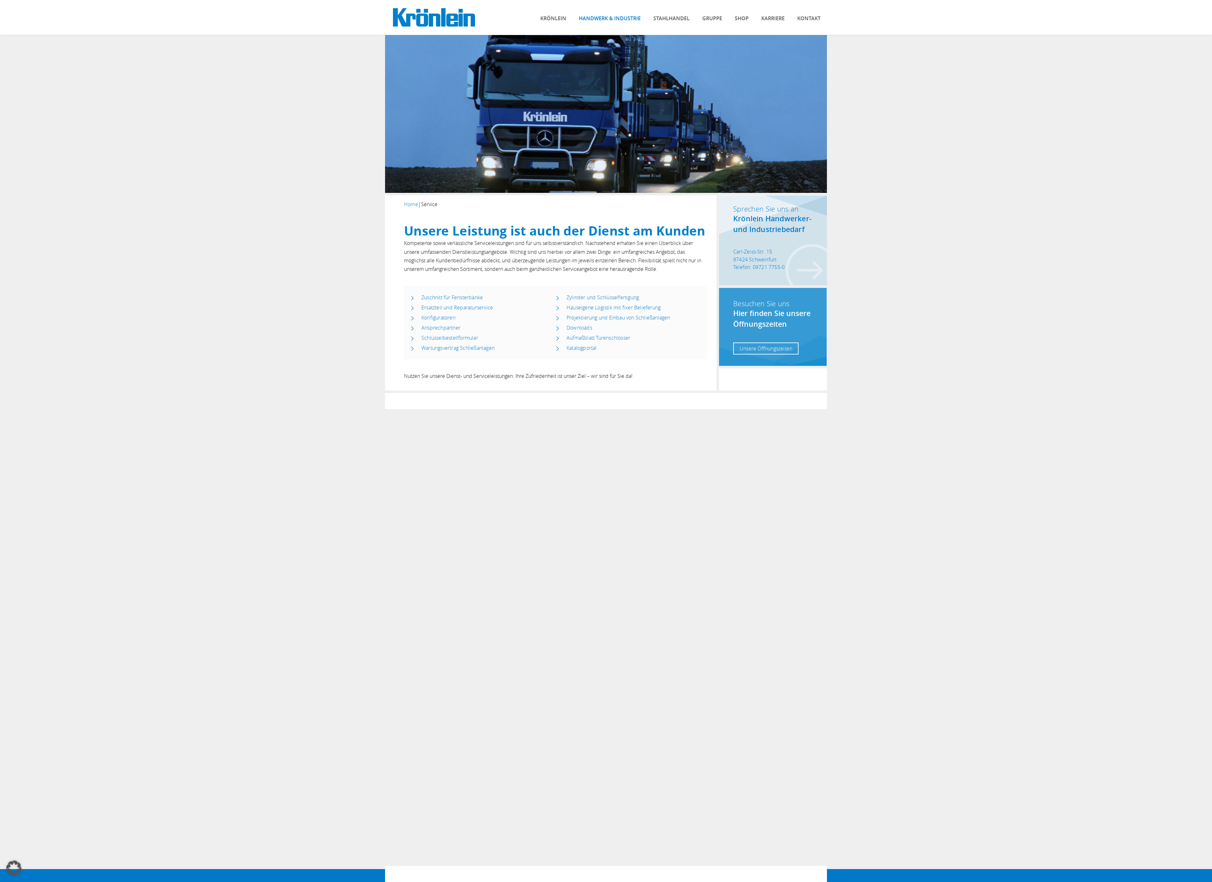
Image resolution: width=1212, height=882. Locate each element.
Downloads (579, 327)
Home (411, 204)
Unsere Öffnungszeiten (766, 348)
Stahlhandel (671, 18)
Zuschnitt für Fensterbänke (452, 297)
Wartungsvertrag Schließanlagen (458, 347)
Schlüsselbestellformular (449, 337)
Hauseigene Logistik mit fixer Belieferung (614, 307)
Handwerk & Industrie (610, 18)
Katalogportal (582, 347)
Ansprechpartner (440, 327)
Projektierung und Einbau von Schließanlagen (618, 317)
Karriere (773, 18)
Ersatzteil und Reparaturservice (457, 307)
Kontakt (809, 18)
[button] (14, 868)
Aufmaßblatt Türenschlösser (598, 337)
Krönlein (553, 18)
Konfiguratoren (438, 317)
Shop (742, 18)
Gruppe (712, 18)
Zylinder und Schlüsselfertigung (603, 297)
